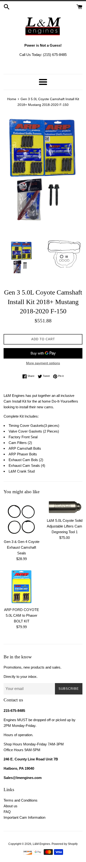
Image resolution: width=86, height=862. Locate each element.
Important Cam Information (24, 817)
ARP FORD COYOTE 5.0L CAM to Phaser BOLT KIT (21, 615)
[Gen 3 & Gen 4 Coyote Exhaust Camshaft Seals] (21, 518)
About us (10, 806)
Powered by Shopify (65, 844)
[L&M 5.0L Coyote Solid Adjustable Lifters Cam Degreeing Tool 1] (64, 507)
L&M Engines (41, 844)
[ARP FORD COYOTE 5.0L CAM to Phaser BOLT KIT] (21, 587)
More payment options (43, 363)
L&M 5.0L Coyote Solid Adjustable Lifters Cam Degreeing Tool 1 (64, 526)
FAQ (7, 812)
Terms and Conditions (21, 800)
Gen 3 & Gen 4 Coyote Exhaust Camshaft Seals (21, 547)
